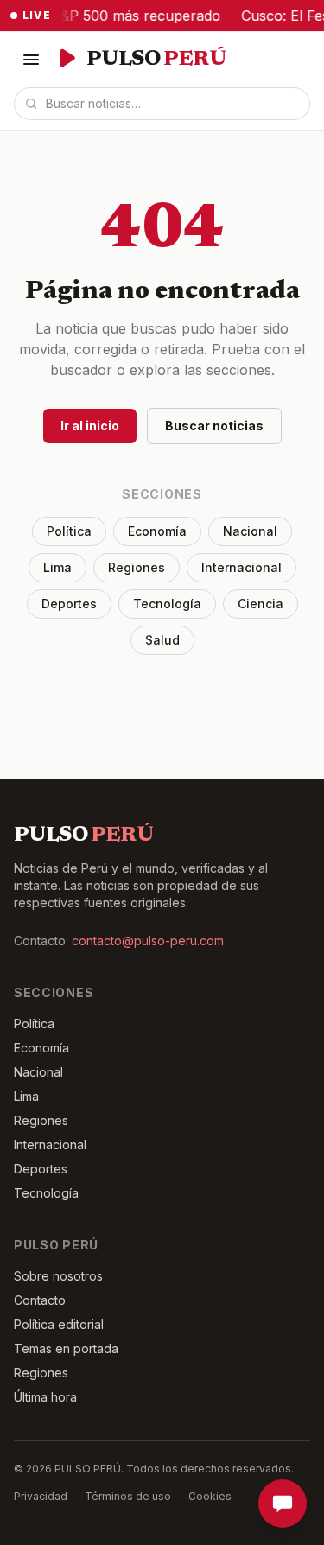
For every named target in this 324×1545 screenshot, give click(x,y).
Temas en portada (66, 1348)
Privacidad (40, 1496)
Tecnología (167, 603)
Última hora (45, 1396)
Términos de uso (128, 1496)
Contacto (40, 1300)
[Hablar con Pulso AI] (282, 1503)
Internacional (241, 567)
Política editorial (59, 1324)
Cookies (210, 1496)
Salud (162, 640)
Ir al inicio (89, 425)
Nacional (250, 531)
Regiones (136, 567)
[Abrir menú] (31, 59)
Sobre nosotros (58, 1275)
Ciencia (260, 603)
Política (69, 531)
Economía (157, 531)
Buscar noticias (214, 425)
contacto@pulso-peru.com (148, 940)
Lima (57, 567)
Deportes (69, 603)
